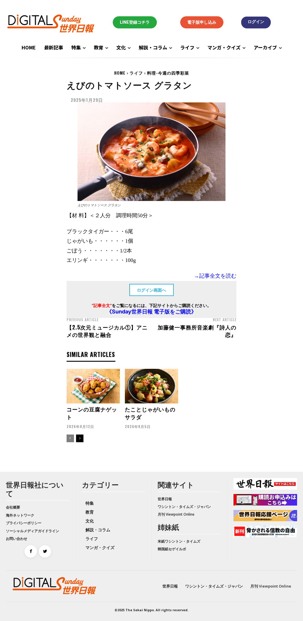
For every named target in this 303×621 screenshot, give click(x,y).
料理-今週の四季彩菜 (168, 73)
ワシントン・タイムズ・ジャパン (184, 506)
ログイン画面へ (151, 289)
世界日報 (165, 498)
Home (119, 73)
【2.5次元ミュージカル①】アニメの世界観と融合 (107, 330)
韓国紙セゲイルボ (172, 548)
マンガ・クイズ (100, 547)
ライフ (136, 73)
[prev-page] (70, 438)
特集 (90, 503)
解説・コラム (98, 529)
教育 (90, 512)
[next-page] (79, 438)
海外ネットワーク (20, 515)
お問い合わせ (16, 538)
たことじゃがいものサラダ (150, 412)
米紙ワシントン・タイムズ (179, 541)
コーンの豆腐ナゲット (92, 412)
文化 (90, 521)
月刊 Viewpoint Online (176, 514)
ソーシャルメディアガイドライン (32, 530)
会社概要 (13, 507)
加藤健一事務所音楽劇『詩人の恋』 (197, 330)
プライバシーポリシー (23, 522)
